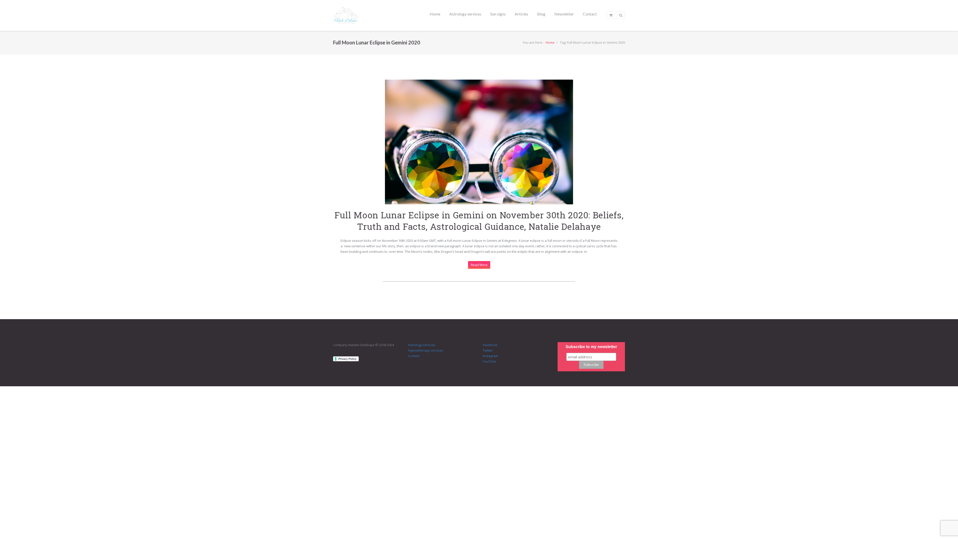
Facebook (490, 345)
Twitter (488, 350)
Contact (413, 356)
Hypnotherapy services (425, 350)
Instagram (490, 356)
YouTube (489, 361)
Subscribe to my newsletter (591, 347)
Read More (479, 265)
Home (550, 42)
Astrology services (422, 345)
